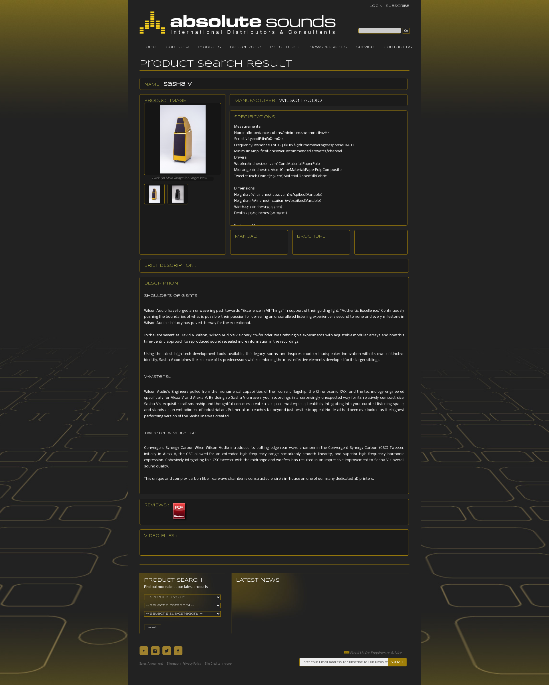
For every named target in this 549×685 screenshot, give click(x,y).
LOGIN (376, 5)
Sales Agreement (151, 664)
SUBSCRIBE (397, 5)
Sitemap (172, 664)
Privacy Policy (191, 664)
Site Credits (212, 664)
